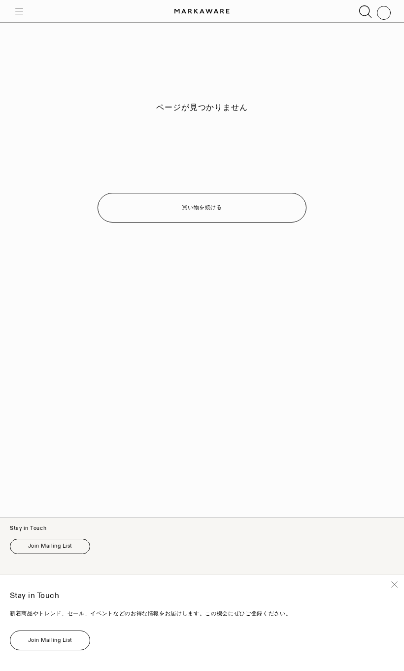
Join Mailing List (50, 546)
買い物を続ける (202, 207)
